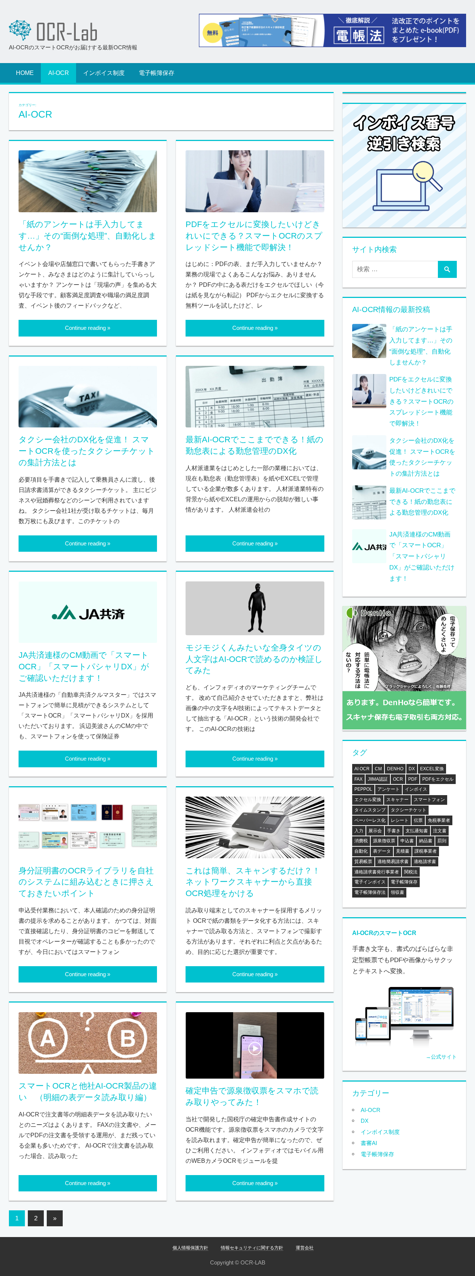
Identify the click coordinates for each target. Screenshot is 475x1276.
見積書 (402, 851)
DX (412, 768)
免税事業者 (439, 820)
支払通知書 (417, 830)
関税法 (410, 872)
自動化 (361, 851)
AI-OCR (58, 73)
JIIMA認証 (378, 779)
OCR (398, 779)
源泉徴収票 (384, 840)
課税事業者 (426, 851)
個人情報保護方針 (190, 1247)
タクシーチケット (408, 810)
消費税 (361, 840)
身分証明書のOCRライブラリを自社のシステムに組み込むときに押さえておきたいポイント (86, 882)
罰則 (442, 840)
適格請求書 (425, 861)
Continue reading (85, 328)
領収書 (397, 892)
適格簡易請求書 (393, 861)
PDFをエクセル (437, 779)
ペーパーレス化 (370, 820)
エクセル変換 (367, 799)
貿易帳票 (363, 861)
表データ (382, 851)
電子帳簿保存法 (370, 892)
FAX (358, 779)
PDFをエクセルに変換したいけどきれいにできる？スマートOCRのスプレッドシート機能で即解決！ (254, 236)
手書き (393, 830)
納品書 (425, 840)
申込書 (407, 840)
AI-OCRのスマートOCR (384, 933)
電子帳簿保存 (156, 73)
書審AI (369, 1143)
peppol (363, 789)
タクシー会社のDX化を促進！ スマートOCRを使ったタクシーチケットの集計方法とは (87, 451)
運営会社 (305, 1247)
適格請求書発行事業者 (376, 872)
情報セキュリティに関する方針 (252, 1247)
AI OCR (362, 768)
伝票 (418, 820)
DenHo (395, 768)
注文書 (439, 830)
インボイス (416, 789)
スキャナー (397, 799)
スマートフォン (429, 799)
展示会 (375, 830)
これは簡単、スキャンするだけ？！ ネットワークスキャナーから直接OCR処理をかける (257, 882)
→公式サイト (441, 1057)
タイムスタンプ (370, 810)
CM (378, 768)
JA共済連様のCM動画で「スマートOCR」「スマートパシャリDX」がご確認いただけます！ (84, 666)
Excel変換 (432, 768)
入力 (358, 830)
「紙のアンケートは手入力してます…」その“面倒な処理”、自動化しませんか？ (88, 236)
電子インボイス (370, 882)
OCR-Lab (53, 30)
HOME (25, 73)
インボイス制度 (104, 73)
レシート (400, 820)
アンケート (388, 789)
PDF (412, 779)
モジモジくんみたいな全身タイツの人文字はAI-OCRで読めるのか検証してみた (254, 659)
